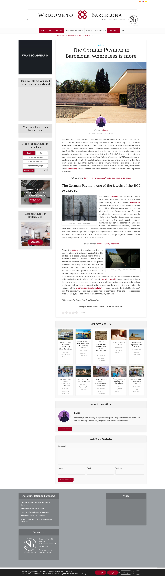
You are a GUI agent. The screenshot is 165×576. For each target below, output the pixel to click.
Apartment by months (35, 162)
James (84, 353)
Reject (113, 572)
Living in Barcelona (95, 30)
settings (84, 574)
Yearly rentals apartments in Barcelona (35, 512)
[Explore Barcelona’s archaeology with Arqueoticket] (101, 335)
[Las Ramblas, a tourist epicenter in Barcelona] (65, 371)
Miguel (102, 391)
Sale (41, 153)
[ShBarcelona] (82, 15)
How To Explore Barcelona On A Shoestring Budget (83, 344)
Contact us (114, 30)
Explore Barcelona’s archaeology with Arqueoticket (101, 347)
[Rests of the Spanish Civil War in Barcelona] (136, 334)
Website (118, 468)
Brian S (137, 354)
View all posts (65, 429)
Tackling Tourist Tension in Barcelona (136, 381)
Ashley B (84, 387)
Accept (100, 572)
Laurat (66, 391)
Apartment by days (35, 166)
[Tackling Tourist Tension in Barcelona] (136, 371)
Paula (102, 358)
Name (61, 468)
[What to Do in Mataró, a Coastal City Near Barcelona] (65, 334)
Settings (126, 572)
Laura (105, 130)
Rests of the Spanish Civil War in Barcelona (136, 345)
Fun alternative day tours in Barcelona (119, 381)
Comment (62, 446)
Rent (43, 30)
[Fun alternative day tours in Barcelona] (118, 371)
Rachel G (67, 354)
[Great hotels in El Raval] (118, 334)
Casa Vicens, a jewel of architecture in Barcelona (101, 382)
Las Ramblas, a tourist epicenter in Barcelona (65, 382)
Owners (58, 30)
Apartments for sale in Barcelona (33, 516)
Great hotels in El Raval (119, 343)
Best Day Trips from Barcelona (83, 380)
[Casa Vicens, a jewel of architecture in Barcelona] (101, 371)
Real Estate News (73, 30)
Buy (50, 30)
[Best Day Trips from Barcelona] (83, 371)
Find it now (28, 170)
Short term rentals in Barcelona (32, 508)
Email (90, 468)
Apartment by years (35, 158)
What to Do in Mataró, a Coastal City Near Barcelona (65, 345)
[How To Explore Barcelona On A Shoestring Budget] (83, 334)
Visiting (101, 45)
